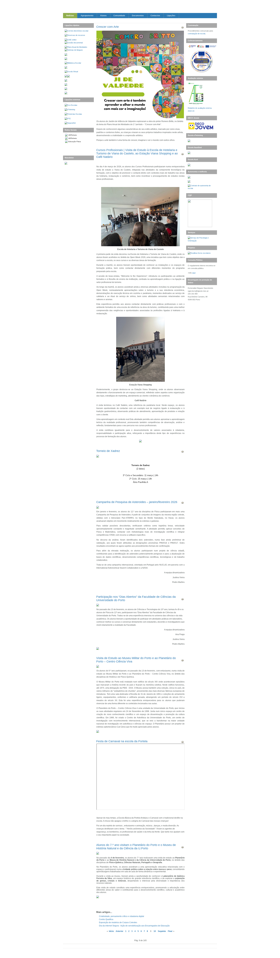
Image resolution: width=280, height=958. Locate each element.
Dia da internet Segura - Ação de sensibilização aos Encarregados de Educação (134, 926)
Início (111, 931)
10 (155, 931)
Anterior (119, 931)
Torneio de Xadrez (108, 451)
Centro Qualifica (106, 919)
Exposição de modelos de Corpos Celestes (118, 922)
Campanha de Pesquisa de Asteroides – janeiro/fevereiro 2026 (136, 502)
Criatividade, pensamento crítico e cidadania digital (121, 916)
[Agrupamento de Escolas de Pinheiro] (140, 7)
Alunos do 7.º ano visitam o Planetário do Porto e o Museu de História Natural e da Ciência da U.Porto (136, 846)
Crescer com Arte (107, 26)
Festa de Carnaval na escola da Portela (121, 741)
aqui (193, 273)
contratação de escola (196, 34)
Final (170, 931)
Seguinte (162, 931)
